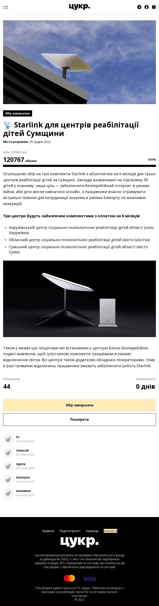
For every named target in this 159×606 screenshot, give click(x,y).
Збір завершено (80, 405)
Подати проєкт (70, 531)
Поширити (79, 419)
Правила (48, 531)
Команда (92, 531)
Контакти (110, 531)
